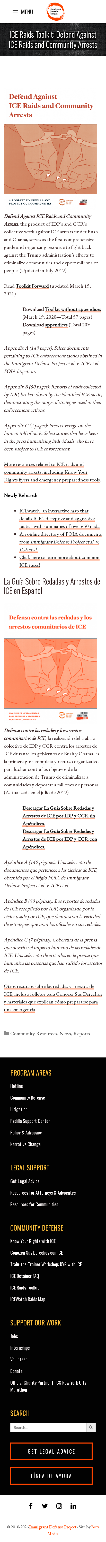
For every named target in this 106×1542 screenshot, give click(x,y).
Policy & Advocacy (26, 1132)
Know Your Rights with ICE (33, 1241)
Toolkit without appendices (73, 309)
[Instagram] (59, 1506)
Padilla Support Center (30, 1120)
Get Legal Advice (25, 1181)
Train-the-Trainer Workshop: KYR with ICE (46, 1264)
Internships (20, 1347)
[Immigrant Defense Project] (55, 11)
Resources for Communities (34, 1204)
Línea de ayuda (51, 1476)
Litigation (19, 1109)
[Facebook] (31, 1506)
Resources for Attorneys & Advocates (43, 1192)
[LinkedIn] (73, 1506)
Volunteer (18, 1359)
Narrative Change (25, 1144)
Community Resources (33, 1033)
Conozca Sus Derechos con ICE (36, 1252)
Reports (81, 1033)
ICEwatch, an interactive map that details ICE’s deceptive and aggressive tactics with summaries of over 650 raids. (59, 518)
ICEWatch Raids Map (27, 1299)
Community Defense (27, 1097)
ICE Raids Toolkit (24, 1287)
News (65, 1033)
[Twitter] (45, 1506)
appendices (56, 324)
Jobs (14, 1336)
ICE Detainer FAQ (24, 1275)
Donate (16, 1371)
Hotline (16, 1086)
